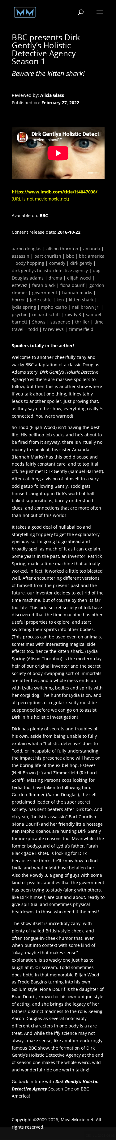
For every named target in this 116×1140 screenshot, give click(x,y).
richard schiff (46, 314)
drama (55, 278)
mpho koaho (54, 307)
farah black (43, 285)
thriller (82, 322)
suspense (60, 322)
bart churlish (47, 256)
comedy (57, 263)
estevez (19, 285)
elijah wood (79, 278)
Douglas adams (28, 278)
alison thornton (62, 249)
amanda (91, 249)
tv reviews (53, 329)
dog (97, 270)
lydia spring (24, 307)
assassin (20, 256)
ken (60, 300)
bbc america (92, 256)
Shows (38, 322)
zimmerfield (81, 329)
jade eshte (41, 300)
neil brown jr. (86, 307)
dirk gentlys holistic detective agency (50, 270)
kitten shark (81, 300)
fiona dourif (72, 285)
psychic (19, 314)
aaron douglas (26, 249)
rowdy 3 (73, 314)
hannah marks (77, 293)
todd (33, 329)
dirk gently (81, 263)
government (44, 293)
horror (18, 300)
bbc (70, 256)
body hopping (29, 263)
